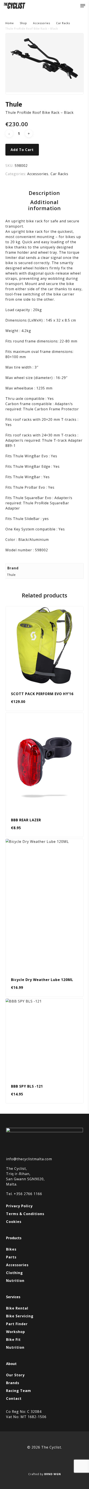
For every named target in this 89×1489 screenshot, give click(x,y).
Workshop (15, 1331)
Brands (12, 1382)
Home (9, 23)
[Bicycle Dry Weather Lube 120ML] (45, 905)
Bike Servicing (19, 1316)
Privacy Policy (19, 1206)
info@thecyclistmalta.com (29, 1159)
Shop (23, 23)
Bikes (11, 1249)
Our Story (15, 1375)
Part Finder (17, 1323)
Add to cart (22, 149)
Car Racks (63, 23)
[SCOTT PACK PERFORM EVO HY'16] (45, 645)
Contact (14, 1398)
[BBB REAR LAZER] (45, 762)
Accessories (41, 23)
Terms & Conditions (25, 1213)
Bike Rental (17, 1308)
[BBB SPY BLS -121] (45, 1038)
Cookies (13, 1221)
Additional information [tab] (44, 205)
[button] (82, 5)
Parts (11, 1257)
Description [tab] (44, 193)
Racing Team (18, 1390)
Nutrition (15, 1280)
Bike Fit (13, 1339)
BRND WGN (52, 1474)
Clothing (14, 1272)
